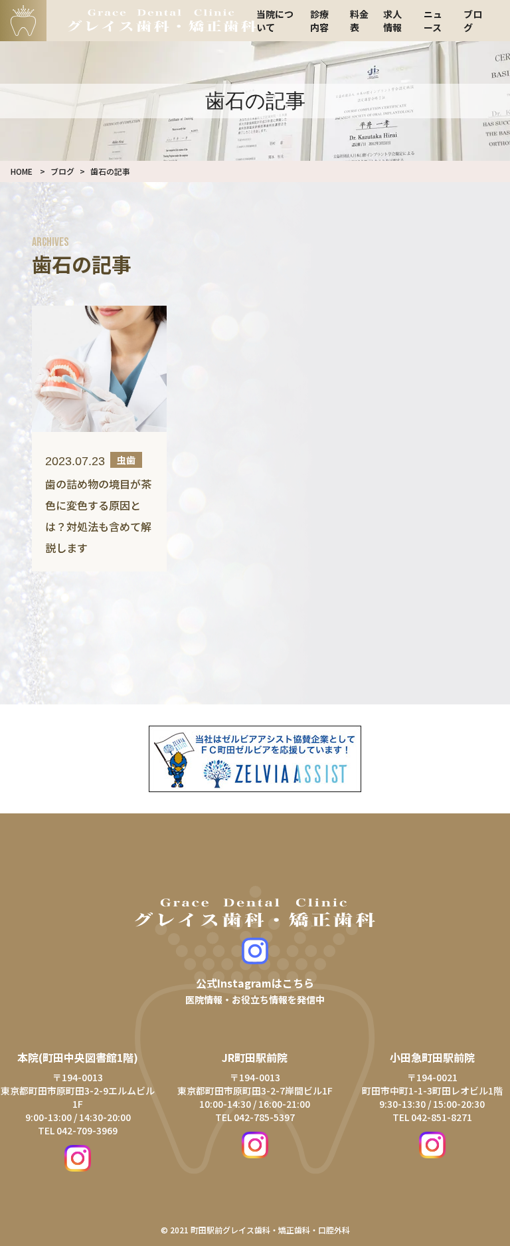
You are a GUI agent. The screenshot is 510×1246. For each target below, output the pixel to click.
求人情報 (392, 20)
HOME (22, 171)
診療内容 (319, 20)
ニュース (433, 20)
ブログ (62, 171)
